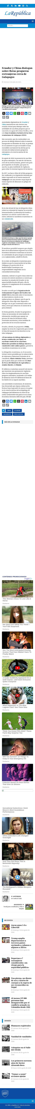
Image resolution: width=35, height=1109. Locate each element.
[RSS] (27, 6)
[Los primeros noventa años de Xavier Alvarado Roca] (6, 1062)
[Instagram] (23, 6)
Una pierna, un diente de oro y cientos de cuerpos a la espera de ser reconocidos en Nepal (21, 982)
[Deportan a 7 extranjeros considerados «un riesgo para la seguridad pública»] (6, 960)
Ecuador (25, 122)
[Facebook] (8, 6)
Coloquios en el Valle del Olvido (20, 1048)
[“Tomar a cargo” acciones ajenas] (6, 1076)
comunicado (8, 219)
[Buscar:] (17, 25)
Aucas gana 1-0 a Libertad (18, 926)
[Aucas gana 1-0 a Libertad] (6, 927)
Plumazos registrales (21, 1026)
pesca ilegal (18, 414)
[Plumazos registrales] (6, 1027)
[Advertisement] (17, 46)
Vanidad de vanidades (21, 1036)
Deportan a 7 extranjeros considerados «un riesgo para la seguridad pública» (20, 962)
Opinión (7, 1021)
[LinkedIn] (15, 6)
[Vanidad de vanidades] (6, 1038)
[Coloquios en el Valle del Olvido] (6, 1049)
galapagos (7, 414)
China (4, 124)
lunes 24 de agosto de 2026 (22, 1068)
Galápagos (5, 154)
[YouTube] (19, 6)
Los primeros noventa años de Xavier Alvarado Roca (21, 1063)
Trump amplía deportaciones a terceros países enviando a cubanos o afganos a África (21, 942)
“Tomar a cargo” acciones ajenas (18, 1075)
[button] (32, 21)
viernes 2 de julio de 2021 (12, 82)
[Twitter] (12, 6)
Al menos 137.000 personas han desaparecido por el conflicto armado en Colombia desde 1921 (20, 1002)
